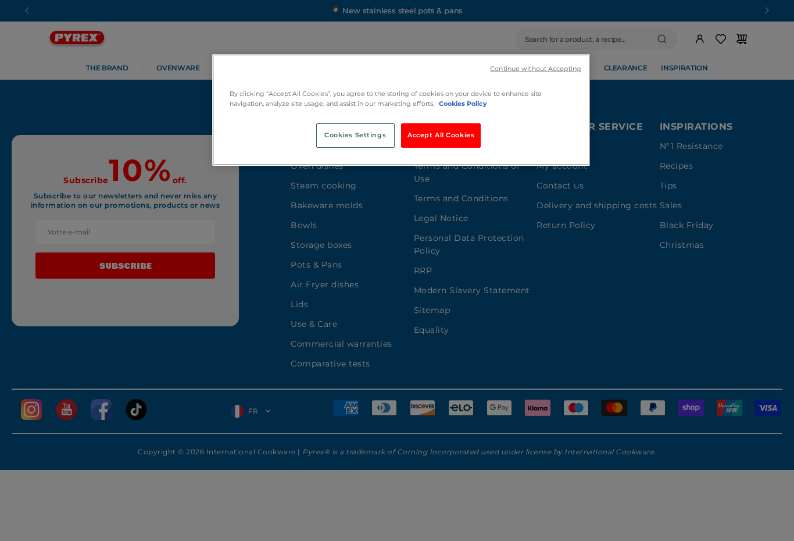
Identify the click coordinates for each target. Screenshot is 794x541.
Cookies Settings (355, 135)
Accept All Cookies (440, 135)
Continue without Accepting (535, 69)
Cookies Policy (463, 103)
